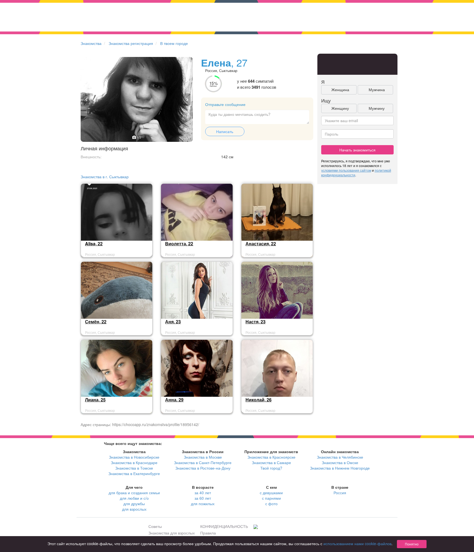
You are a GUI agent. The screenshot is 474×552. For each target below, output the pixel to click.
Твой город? (271, 468)
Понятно (412, 544)
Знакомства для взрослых (171, 533)
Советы (155, 526)
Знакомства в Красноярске (271, 457)
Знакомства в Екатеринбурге (134, 473)
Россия (340, 492)
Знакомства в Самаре (271, 462)
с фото (271, 503)
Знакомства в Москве (203, 457)
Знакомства (91, 43)
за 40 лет (202, 492)
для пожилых (203, 503)
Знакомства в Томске (134, 468)
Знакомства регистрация (131, 43)
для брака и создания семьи (134, 492)
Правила (208, 533)
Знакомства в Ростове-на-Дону (202, 468)
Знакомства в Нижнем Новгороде (340, 468)
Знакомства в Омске (340, 462)
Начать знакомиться (357, 150)
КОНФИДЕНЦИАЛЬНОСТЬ (224, 526)
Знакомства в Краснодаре (134, 462)
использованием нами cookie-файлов (357, 543)
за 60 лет (202, 498)
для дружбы (134, 503)
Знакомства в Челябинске (340, 457)
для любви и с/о (134, 498)
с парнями (271, 498)
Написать (224, 131)
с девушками (271, 492)
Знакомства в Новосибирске (134, 457)
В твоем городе (174, 43)
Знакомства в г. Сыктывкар (105, 176)
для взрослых (134, 509)
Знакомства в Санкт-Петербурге (203, 462)
